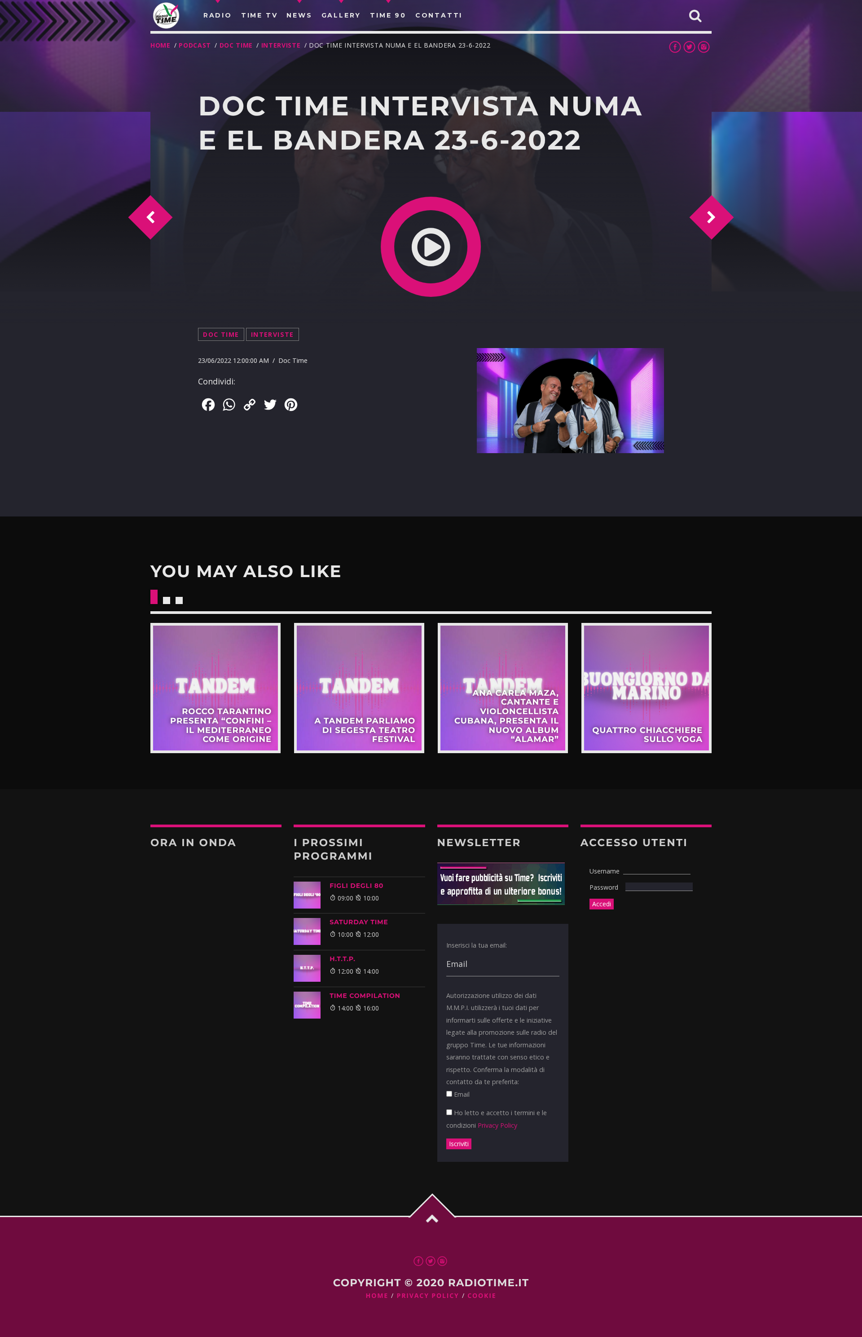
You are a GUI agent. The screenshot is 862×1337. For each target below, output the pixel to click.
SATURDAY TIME (359, 922)
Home (160, 45)
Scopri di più (215, 688)
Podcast (195, 45)
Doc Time (236, 45)
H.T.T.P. (342, 959)
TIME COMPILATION (365, 996)
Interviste (281, 45)
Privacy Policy (497, 1125)
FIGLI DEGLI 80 (356, 886)
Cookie (481, 1296)
